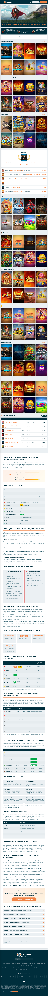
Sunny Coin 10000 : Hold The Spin (11, 426)
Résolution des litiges (41, 963)
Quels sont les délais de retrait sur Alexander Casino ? (17, 922)
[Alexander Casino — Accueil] (8, 2)
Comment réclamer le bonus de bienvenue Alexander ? (17, 918)
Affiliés (21, 969)
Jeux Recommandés (15, 36)
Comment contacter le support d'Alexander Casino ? (17, 930)
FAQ (17, 969)
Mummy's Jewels (9, 446)
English (18, 958)
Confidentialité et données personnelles (24, 967)
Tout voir (44, 41)
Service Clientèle (26, 965)
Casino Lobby (5, 36)
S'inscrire (43, 2)
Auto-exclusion (32, 963)
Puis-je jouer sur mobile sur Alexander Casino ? (15, 926)
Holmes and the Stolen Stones (11, 442)
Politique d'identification (36, 965)
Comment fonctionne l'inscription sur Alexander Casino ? (18, 910)
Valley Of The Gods (9, 430)
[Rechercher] (27, 2)
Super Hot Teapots (9, 438)
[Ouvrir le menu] (2, 2)
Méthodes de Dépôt (27, 969)
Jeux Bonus (25, 36)
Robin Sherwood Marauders (11, 422)
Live (37, 36)
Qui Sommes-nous (6, 963)
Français (24, 958)
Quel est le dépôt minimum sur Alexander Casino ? (16, 934)
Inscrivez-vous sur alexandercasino (23, 899)
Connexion (35, 2)
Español (30, 958)
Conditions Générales (16, 963)
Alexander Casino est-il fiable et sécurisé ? (14, 914)
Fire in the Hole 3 (8, 434)
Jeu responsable (24, 963)
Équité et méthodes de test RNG (8, 967)
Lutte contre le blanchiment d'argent (14, 965)
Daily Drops (43, 36)
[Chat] (30, 2)
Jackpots (32, 36)
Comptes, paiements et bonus (40, 967)
